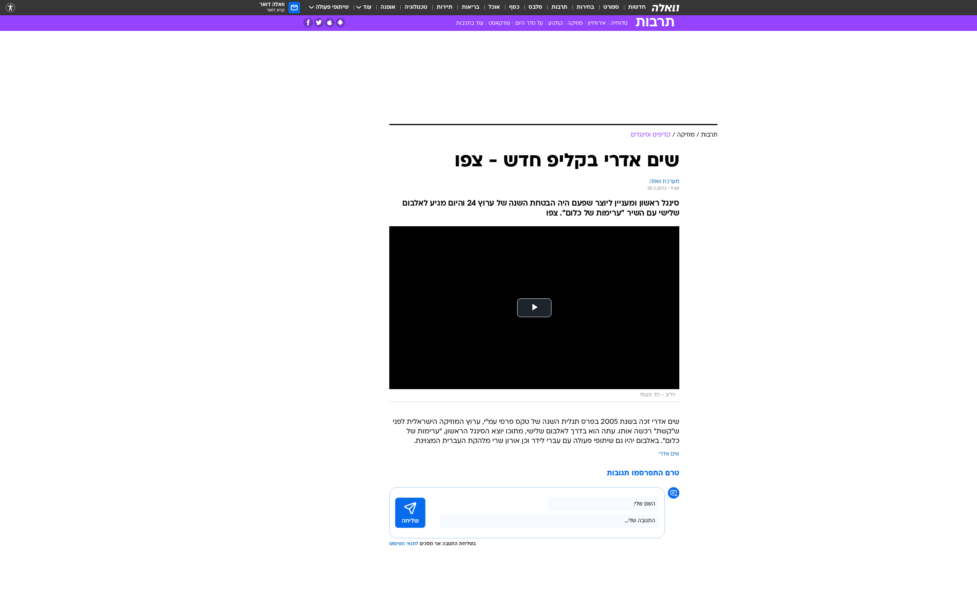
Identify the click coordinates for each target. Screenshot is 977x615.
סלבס (535, 7)
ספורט (611, 7)
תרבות (559, 7)
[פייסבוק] (308, 22)
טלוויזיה (619, 23)
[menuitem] (632, 7)
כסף (514, 7)
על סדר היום (529, 23)
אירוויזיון (597, 23)
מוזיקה (575, 23)
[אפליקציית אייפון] (329, 22)
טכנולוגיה (416, 7)
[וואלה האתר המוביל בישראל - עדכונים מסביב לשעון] (665, 7)
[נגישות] (10, 8)
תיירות (445, 7)
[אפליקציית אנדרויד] (340, 22)
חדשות (637, 7)
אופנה (387, 7)
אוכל (494, 7)
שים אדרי (669, 454)
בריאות (470, 7)
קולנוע (555, 23)
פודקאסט (499, 23)
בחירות (585, 7)
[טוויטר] (319, 22)
